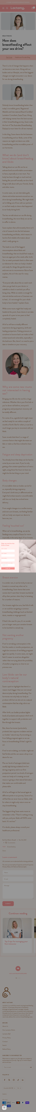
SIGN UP (8, 568)
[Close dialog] (35, 540)
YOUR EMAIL (4, 558)
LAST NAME (4, 553)
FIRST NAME (4, 548)
